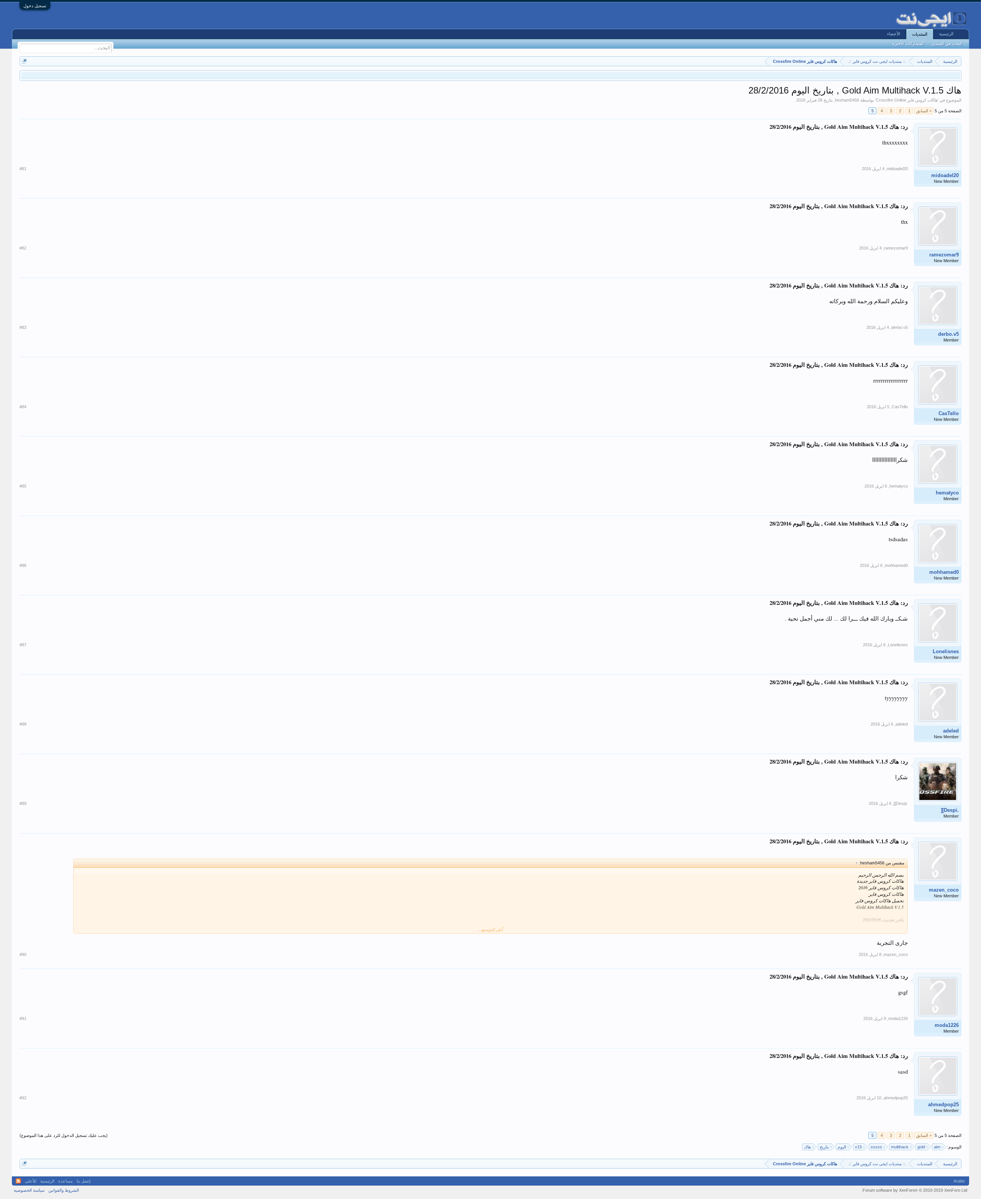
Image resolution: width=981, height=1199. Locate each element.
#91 (23, 1018)
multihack (900, 1147)
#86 (23, 565)
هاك (807, 1147)
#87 (23, 644)
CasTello (948, 413)
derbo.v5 (948, 334)
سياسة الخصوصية (29, 1190)
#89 (23, 803)
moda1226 (947, 1025)
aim (937, 1147)
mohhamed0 (944, 572)
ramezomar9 (944, 255)
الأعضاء (893, 33)
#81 (23, 168)
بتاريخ (824, 1147)
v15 (858, 1147)
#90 (23, 954)
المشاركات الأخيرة (908, 43)
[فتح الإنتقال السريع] (24, 61)
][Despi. (950, 810)
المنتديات (919, 34)
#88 (23, 724)
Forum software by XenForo (914, 1190)
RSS (18, 1181)
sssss (876, 1147)
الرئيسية (946, 33)
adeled (951, 731)
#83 (23, 327)
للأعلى (30, 1181)
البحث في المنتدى (947, 43)
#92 (23, 1098)
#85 (23, 486)
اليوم (842, 1147)
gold (921, 1147)
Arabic (959, 1181)
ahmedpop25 (943, 1104)
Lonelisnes (946, 651)
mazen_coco (944, 890)
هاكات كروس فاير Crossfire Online (907, 100)
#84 (23, 406)
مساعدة (65, 1181)
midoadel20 (945, 175)
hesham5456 (847, 100)
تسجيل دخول (34, 5)
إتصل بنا (83, 1181)
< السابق (924, 110)
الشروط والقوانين (63, 1190)
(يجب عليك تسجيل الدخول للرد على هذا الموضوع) (64, 1135)
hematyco (947, 493)
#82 (23, 248)
